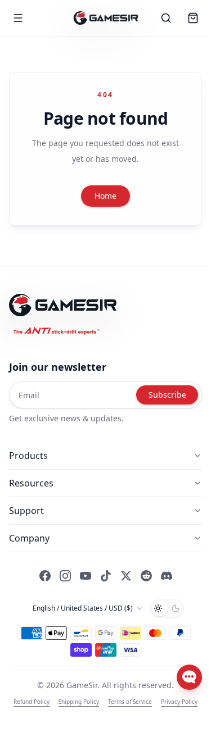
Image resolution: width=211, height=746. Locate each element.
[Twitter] (126, 575)
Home (105, 195)
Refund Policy (32, 702)
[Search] (166, 18)
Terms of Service (130, 702)
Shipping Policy (79, 702)
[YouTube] (85, 575)
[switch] (167, 608)
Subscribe (167, 394)
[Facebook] (45, 575)
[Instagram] (65, 575)
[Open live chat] (189, 677)
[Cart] (193, 18)
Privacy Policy (179, 702)
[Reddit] (146, 575)
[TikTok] (105, 575)
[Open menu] (18, 18)
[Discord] (166, 575)
